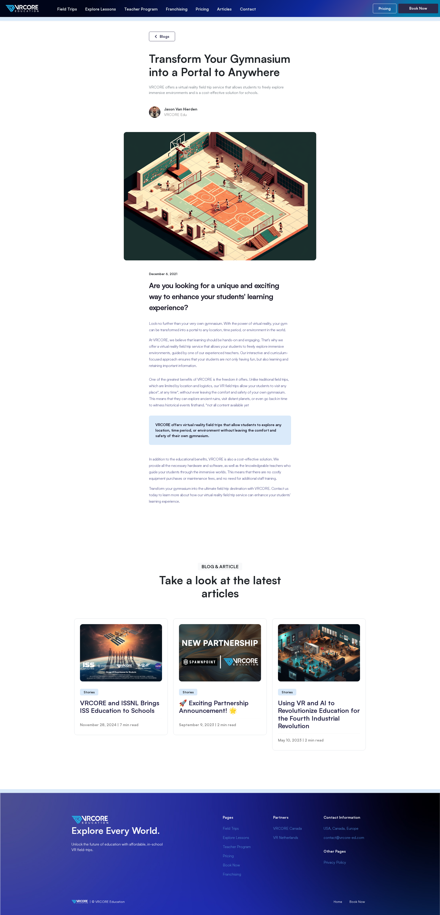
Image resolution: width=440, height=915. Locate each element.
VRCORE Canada (287, 828)
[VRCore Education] (28, 8)
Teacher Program (141, 8)
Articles (224, 8)
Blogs (164, 36)
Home (338, 902)
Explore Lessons (100, 8)
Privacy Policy (335, 862)
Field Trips (67, 8)
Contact (248, 8)
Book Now (418, 8)
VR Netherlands (285, 837)
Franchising (176, 8)
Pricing (202, 8)
